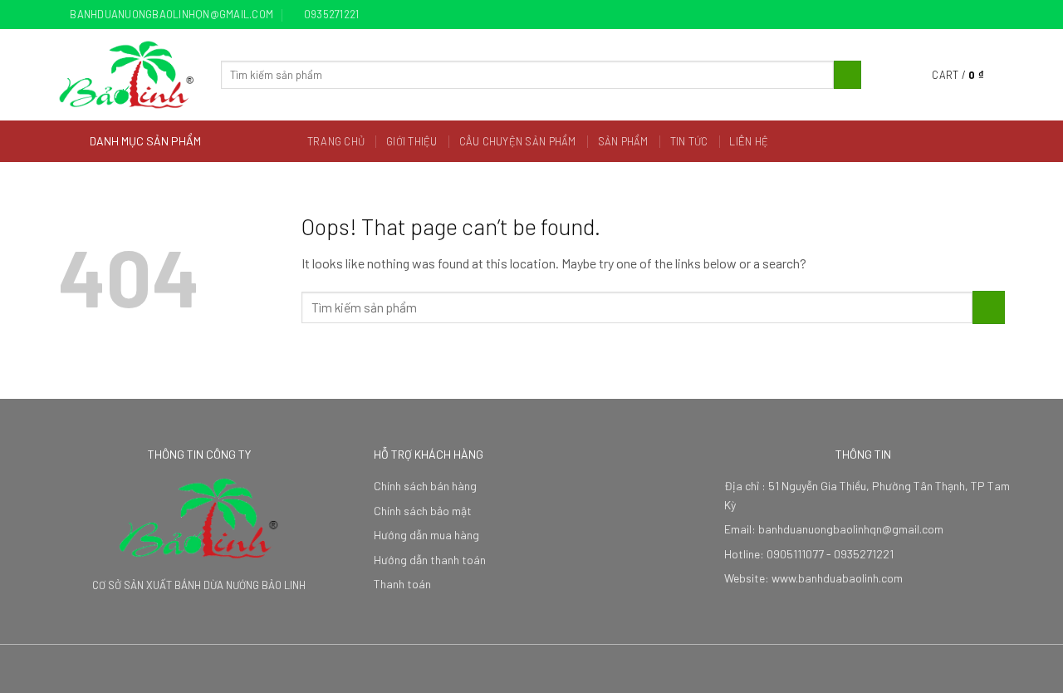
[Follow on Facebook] (949, 15)
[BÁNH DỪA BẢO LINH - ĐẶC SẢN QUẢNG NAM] (127, 75)
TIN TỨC (689, 141)
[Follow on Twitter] (981, 15)
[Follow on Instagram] (965, 15)
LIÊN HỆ (748, 141)
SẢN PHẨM (623, 141)
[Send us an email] (997, 15)
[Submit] (847, 75)
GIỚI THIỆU (412, 141)
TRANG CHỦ (336, 141)
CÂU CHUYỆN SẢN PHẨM (517, 141)
